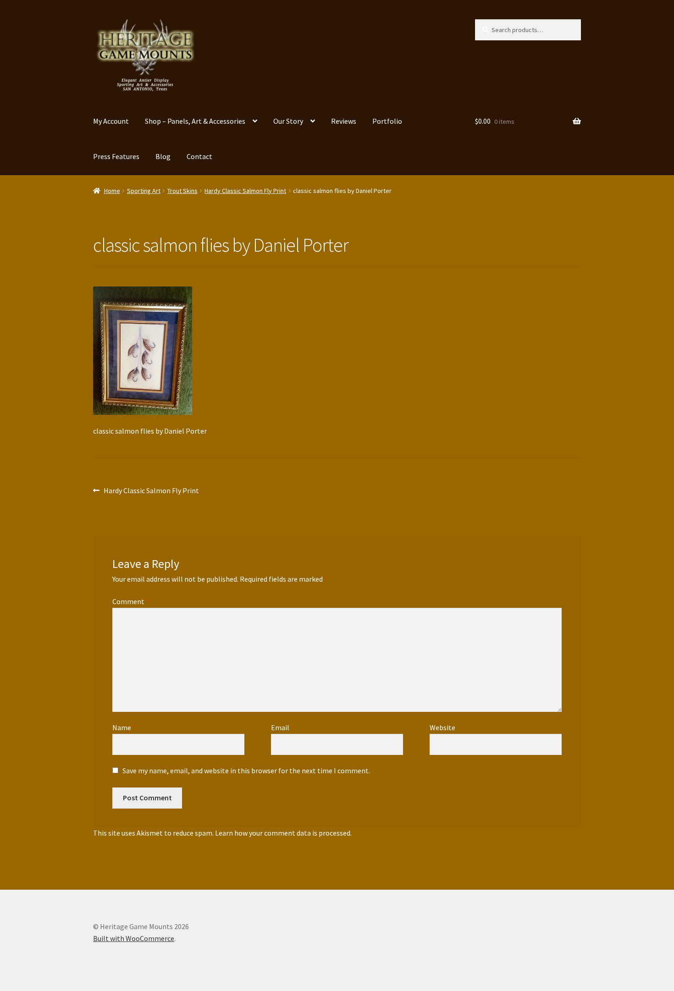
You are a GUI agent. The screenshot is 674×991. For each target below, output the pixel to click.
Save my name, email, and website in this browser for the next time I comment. (246, 770)
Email (282, 727)
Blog (163, 156)
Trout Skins (182, 191)
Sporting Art (143, 191)
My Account (111, 121)
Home (112, 191)
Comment (130, 601)
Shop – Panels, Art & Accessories (195, 121)
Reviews (343, 121)
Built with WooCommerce (133, 938)
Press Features (116, 156)
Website (442, 727)
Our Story (288, 121)
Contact (199, 156)
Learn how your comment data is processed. (283, 832)
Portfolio (387, 121)
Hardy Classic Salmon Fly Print (245, 191)
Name (124, 727)
